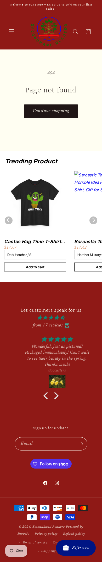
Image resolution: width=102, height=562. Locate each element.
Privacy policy (46, 534)
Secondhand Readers (48, 526)
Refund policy (74, 534)
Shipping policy (53, 551)
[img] (51, 318)
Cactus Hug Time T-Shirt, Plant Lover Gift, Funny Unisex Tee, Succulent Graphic (33, 242)
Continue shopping (51, 111)
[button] (11, 31)
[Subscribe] (81, 444)
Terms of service (34, 542)
